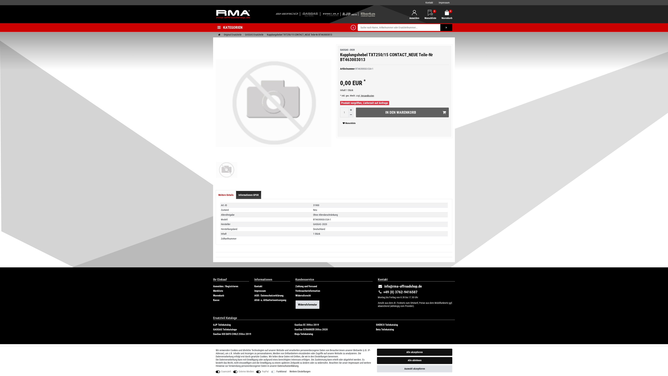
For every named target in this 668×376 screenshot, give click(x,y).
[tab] (226, 195)
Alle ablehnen (415, 360)
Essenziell (226, 371)
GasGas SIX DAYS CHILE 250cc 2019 (232, 334)
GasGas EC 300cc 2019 (307, 324)
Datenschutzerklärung (272, 295)
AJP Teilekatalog (222, 324)
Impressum (444, 2)
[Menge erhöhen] (350, 110)
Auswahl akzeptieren (414, 368)
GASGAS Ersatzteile (254, 34)
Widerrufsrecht (303, 295)
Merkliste (218, 290)
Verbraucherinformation (307, 290)
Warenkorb (218, 295)
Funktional (281, 371)
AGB (256, 295)
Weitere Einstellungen (300, 371)
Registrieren (231, 286)
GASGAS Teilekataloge (225, 329)
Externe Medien (246, 371)
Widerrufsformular (307, 304)
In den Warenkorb (400, 112)
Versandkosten (367, 95)
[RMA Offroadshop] (233, 14)
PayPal (265, 371)
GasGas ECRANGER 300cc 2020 (311, 329)
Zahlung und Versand (306, 286)
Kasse (216, 300)
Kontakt (429, 2)
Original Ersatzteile (233, 34)
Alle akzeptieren (414, 352)
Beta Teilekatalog (385, 329)
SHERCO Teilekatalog (387, 324)
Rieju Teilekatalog (304, 334)
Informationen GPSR (248, 195)
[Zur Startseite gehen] (219, 34)
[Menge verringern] (350, 114)
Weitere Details (225, 195)
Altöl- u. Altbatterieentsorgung (270, 300)
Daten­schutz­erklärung (288, 366)
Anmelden (218, 286)
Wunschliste (350, 123)
